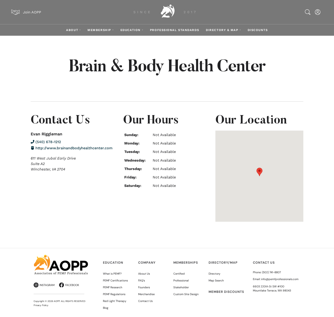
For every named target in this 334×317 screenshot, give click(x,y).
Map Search (216, 280)
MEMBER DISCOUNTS (226, 292)
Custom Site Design (186, 294)
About (72, 30)
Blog (105, 308)
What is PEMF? (112, 274)
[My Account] (318, 12)
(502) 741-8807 (271, 272)
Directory (214, 274)
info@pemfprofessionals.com (280, 279)
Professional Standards (174, 30)
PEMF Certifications (115, 280)
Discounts (258, 30)
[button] (259, 172)
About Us (144, 274)
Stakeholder (181, 287)
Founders (144, 287)
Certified (179, 274)
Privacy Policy (41, 305)
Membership (99, 30)
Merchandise (146, 294)
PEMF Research (112, 287)
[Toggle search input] (308, 12)
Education (130, 30)
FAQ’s (141, 280)
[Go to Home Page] (168, 12)
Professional (181, 280)
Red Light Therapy (114, 301)
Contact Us (145, 301)
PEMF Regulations (114, 294)
